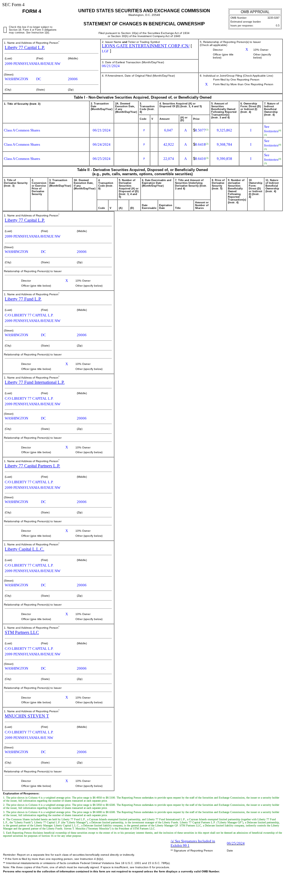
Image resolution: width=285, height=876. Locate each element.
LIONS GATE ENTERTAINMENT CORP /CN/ (146, 45)
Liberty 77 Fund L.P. (23, 299)
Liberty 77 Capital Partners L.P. (32, 465)
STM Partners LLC (22, 632)
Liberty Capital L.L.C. (24, 549)
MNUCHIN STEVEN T (27, 716)
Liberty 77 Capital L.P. (25, 47)
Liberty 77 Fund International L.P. (35, 382)
